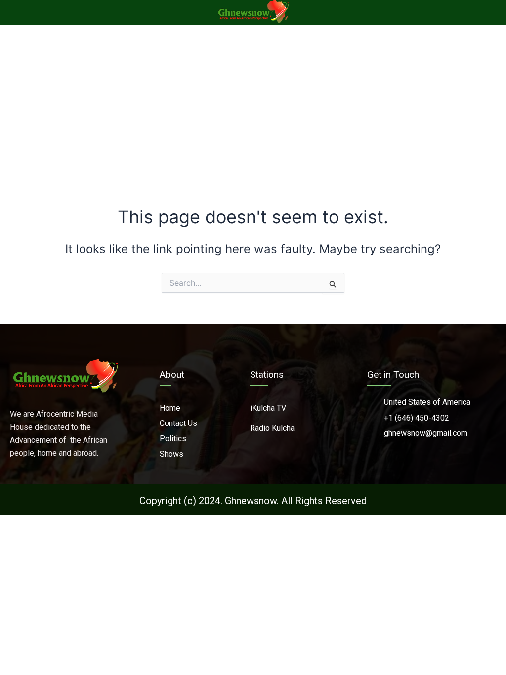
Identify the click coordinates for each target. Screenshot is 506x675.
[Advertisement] (253, 99)
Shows (171, 454)
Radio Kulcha (272, 428)
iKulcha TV (268, 408)
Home (170, 408)
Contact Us (178, 423)
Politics (173, 438)
